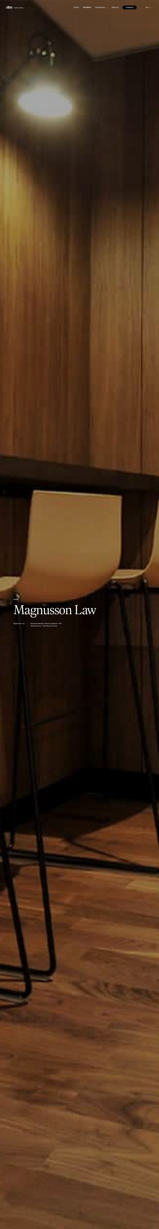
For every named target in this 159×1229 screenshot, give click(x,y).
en (147, 7)
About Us (115, 7)
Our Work (87, 7)
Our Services (100, 7)
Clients (76, 7)
